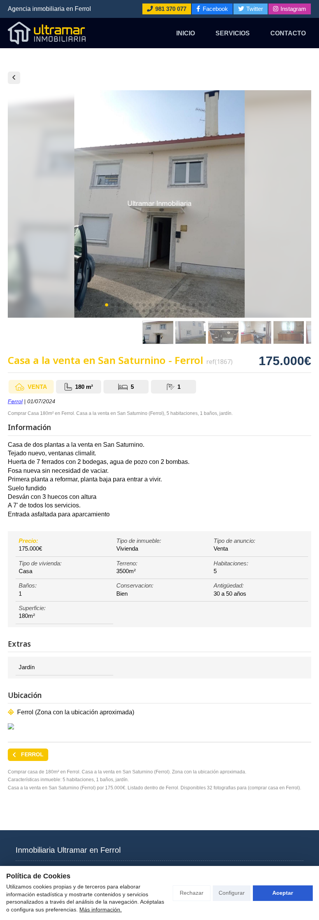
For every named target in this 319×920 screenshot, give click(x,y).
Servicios (233, 33)
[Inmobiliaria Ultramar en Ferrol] (47, 33)
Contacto (288, 33)
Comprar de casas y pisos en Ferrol (14, 78)
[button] (106, 304)
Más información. (100, 909)
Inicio (185, 33)
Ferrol (15, 401)
